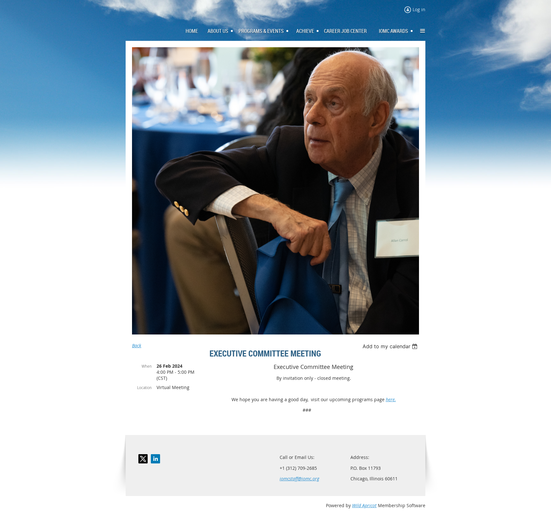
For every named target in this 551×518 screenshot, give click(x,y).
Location (144, 387)
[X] (143, 458)
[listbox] (391, 346)
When (147, 366)
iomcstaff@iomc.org (299, 479)
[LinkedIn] (155, 458)
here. (391, 399)
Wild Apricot (364, 505)
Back (136, 345)
